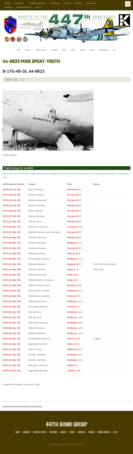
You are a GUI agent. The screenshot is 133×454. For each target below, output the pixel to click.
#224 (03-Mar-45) (12, 226)
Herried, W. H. (74, 189)
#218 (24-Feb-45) (12, 205)
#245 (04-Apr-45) (12, 317)
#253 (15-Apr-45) (12, 349)
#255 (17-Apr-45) (12, 354)
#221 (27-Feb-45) (12, 216)
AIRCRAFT (19, 3)
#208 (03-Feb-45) (12, 189)
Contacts (91, 3)
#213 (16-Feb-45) (12, 194)
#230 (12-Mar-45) (12, 253)
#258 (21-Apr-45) (12, 370)
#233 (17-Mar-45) (12, 264)
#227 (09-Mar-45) (12, 242)
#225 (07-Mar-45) (12, 232)
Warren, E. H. (73, 253)
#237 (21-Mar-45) (12, 280)
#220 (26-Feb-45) (12, 210)
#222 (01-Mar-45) (12, 221)
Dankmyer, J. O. (75, 242)
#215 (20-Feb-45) (12, 200)
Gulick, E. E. (72, 365)
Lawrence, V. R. (75, 226)
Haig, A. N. (72, 280)
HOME (7, 3)
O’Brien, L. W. (74, 370)
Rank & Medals (24, 7)
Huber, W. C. (73, 274)
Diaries (67, 3)
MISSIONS (55, 3)
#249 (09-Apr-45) (12, 333)
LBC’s (38, 7)
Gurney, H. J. (73, 306)
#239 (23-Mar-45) (12, 290)
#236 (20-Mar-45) (12, 274)
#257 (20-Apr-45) (12, 365)
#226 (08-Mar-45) (12, 237)
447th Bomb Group (66, 424)
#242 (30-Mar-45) (12, 301)
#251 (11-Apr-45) (12, 344)
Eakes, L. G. (73, 269)
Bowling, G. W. (74, 285)
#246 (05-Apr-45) (12, 322)
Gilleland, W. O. (74, 349)
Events (78, 3)
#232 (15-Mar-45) (12, 258)
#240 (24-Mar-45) (12, 296)
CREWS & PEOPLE (37, 3)
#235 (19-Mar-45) (12, 269)
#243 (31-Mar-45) (12, 306)
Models (8, 7)
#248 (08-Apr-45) (12, 328)
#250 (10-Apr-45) (12, 338)
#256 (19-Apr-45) (12, 360)
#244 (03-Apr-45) (12, 312)
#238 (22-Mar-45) (12, 285)
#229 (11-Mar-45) (12, 248)
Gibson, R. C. (73, 344)
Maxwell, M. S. (74, 264)
